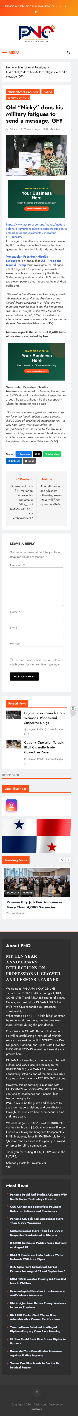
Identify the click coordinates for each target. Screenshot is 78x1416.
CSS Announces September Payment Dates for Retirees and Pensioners (35, 1209)
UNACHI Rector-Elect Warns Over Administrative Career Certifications (35, 1317)
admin (13, 129)
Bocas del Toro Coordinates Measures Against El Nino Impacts (36, 1353)
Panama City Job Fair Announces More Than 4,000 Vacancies (30, 1)
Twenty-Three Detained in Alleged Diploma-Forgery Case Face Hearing (35, 1329)
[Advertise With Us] (36, 199)
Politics (47, 92)
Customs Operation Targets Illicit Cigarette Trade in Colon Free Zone (44, 747)
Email (31, 461)
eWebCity (36, 1409)
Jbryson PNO (35, 729)
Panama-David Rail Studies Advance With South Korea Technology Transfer (38, 1197)
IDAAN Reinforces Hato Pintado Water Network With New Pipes (37, 1257)
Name (15, 612)
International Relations (22, 92)
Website (15, 644)
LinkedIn (15, 461)
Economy (56, 892)
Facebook (25, 454)
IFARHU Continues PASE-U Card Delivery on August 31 (38, 1245)
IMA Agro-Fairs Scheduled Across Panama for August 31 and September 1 (38, 1269)
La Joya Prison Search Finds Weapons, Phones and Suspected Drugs (44, 718)
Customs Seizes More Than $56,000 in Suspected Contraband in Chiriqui (28, 9)
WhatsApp (53, 454)
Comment (17, 565)
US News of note (18, 98)
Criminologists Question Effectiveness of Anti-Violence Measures (38, 1293)
